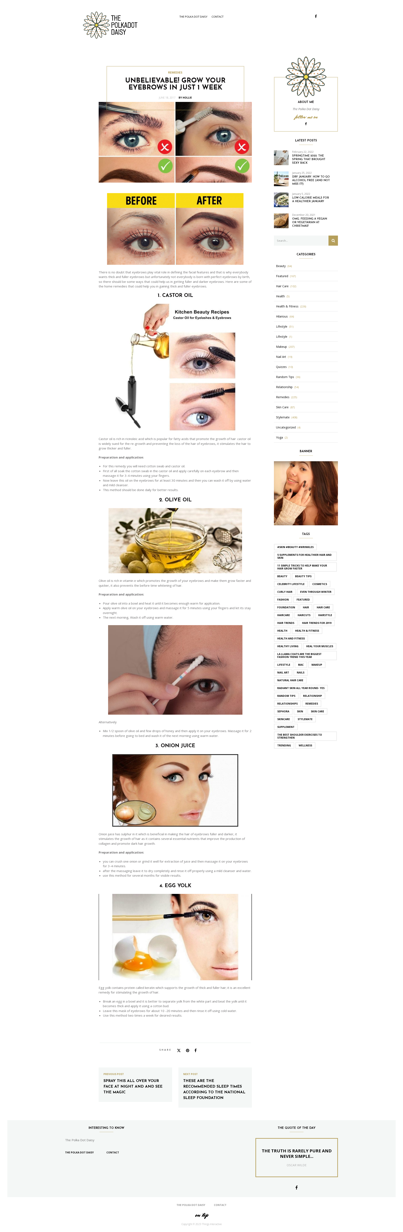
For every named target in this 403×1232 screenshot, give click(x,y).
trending (284, 745)
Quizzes (281, 367)
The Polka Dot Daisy (193, 16)
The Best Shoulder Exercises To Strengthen (299, 736)
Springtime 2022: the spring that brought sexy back (308, 159)
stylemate (305, 719)
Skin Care (282, 407)
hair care (323, 607)
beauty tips (303, 576)
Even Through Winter (315, 592)
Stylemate (283, 417)
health (282, 630)
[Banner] (306, 493)
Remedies (175, 72)
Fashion (283, 599)
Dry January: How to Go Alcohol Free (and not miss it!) (311, 180)
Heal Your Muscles (319, 646)
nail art (283, 672)
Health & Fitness (287, 306)
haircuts (304, 615)
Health (280, 296)
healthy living (287, 646)
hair (306, 607)
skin (300, 711)
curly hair (284, 592)
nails (300, 672)
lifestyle (283, 665)
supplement (285, 727)
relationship (312, 696)
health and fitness (291, 638)
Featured (282, 276)
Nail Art (281, 357)
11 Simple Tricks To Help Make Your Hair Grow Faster (302, 567)
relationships (287, 703)
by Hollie (185, 97)
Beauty (281, 266)
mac (301, 665)
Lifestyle (281, 326)
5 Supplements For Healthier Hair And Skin (304, 556)
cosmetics (319, 584)
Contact (218, 16)
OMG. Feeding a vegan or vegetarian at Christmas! (309, 222)
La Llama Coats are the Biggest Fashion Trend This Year (299, 655)
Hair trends (285, 623)
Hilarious (282, 316)
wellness (305, 745)
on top (201, 1215)
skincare (283, 719)
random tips (286, 696)
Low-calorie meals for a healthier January (310, 199)
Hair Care (282, 286)
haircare (283, 615)
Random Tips (285, 377)
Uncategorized (286, 427)
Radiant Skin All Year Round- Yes (300, 688)
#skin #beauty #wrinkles (295, 547)
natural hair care (290, 680)
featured (303, 599)
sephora (283, 711)
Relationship (284, 387)
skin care (317, 711)
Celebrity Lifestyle (291, 584)
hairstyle (325, 615)
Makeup (281, 347)
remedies (311, 703)
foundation (286, 607)
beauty (282, 576)
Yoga (279, 437)
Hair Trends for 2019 (316, 623)
